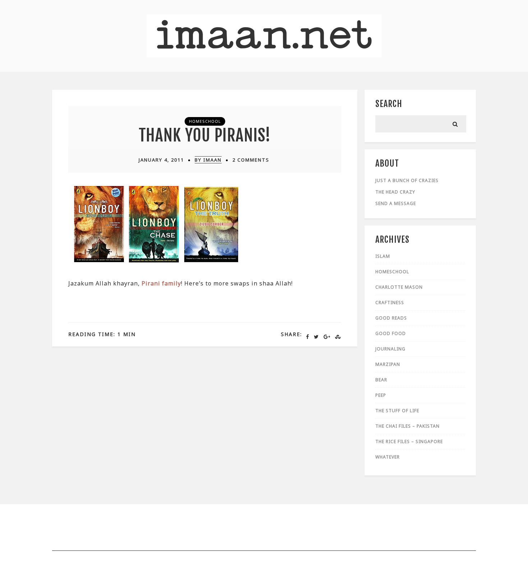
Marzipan (387, 364)
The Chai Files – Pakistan (407, 426)
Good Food (390, 333)
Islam (382, 256)
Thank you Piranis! (205, 135)
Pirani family (161, 283)
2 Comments (250, 160)
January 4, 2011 (161, 160)
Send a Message (395, 203)
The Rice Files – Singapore (409, 441)
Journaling (390, 349)
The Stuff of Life (397, 411)
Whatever (387, 457)
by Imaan (208, 160)
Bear (381, 380)
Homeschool (205, 121)
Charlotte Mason (399, 287)
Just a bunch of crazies (407, 180)
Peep (380, 395)
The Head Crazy (395, 192)
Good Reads (391, 318)
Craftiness (389, 302)
